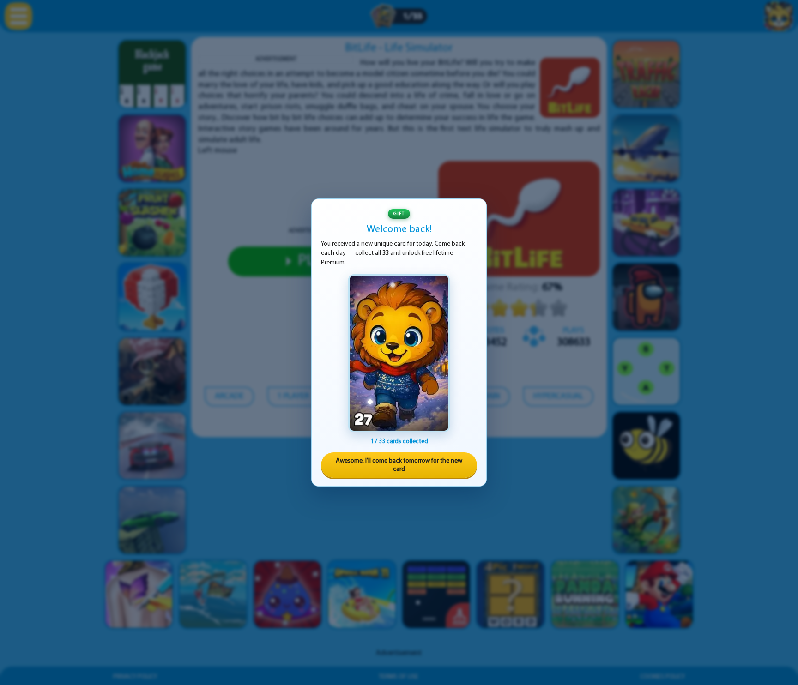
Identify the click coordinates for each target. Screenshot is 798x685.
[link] (399, 353)
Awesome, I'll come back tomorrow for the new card (399, 465)
